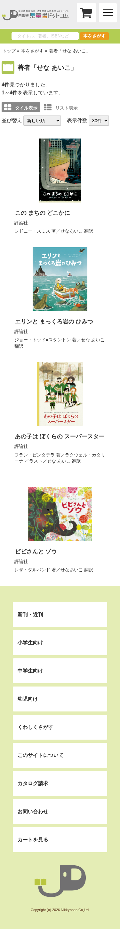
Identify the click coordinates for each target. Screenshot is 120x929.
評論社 (21, 222)
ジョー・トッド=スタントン (42, 339)
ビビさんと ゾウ (36, 551)
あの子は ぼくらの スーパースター (60, 436)
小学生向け (30, 642)
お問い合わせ (33, 811)
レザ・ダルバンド (32, 569)
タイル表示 (26, 107)
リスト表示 (66, 107)
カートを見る (33, 839)
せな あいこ (93, 339)
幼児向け (28, 699)
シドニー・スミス (32, 231)
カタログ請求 (33, 783)
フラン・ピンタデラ (34, 454)
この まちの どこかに (42, 213)
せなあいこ (71, 231)
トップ (9, 50)
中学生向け (30, 670)
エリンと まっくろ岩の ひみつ (54, 321)
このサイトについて (41, 755)
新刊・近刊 (30, 614)
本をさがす (94, 35)
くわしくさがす (35, 727)
